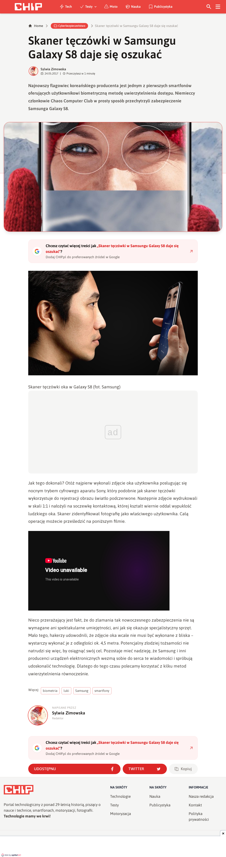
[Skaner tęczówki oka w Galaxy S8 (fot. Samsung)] (113, 323)
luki (66, 691)
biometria (50, 691)
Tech (68, 6)
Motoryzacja (120, 813)
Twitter (136, 769)
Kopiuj (186, 769)
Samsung (81, 691)
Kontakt (195, 805)
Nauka (136, 6)
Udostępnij (45, 769)
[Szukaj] (209, 7)
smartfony (101, 691)
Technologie (120, 796)
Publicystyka (163, 6)
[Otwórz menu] (218, 6)
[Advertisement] (113, 847)
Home (38, 26)
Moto (114, 6)
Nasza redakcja (201, 796)
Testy (88, 6)
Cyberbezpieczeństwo (71, 25)
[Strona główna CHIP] (28, 6)
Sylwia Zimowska (53, 69)
